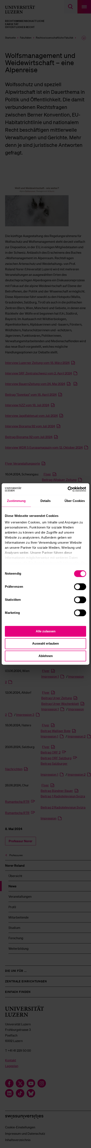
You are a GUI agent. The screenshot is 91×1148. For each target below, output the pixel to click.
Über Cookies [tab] (75, 501)
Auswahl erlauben (45, 643)
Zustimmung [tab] (16, 501)
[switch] (80, 586)
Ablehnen (46, 656)
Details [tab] (45, 501)
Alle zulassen (45, 631)
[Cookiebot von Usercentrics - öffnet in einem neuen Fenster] (67, 489)
